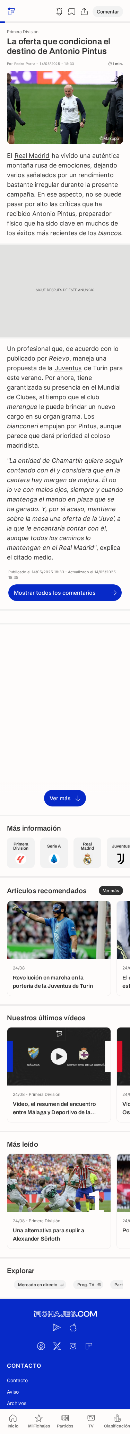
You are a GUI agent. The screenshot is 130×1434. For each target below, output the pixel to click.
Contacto (17, 1380)
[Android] (57, 1327)
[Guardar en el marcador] (72, 12)
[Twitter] (57, 1346)
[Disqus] (65, 719)
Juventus (68, 368)
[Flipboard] (89, 1346)
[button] (108, 11)
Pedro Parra (24, 63)
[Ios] (73, 1327)
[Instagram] (73, 1346)
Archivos (16, 1403)
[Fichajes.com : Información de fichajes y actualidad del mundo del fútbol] (65, 1314)
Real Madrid (32, 155)
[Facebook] (41, 1346)
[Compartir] (84, 12)
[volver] (10, 11)
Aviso (13, 1392)
